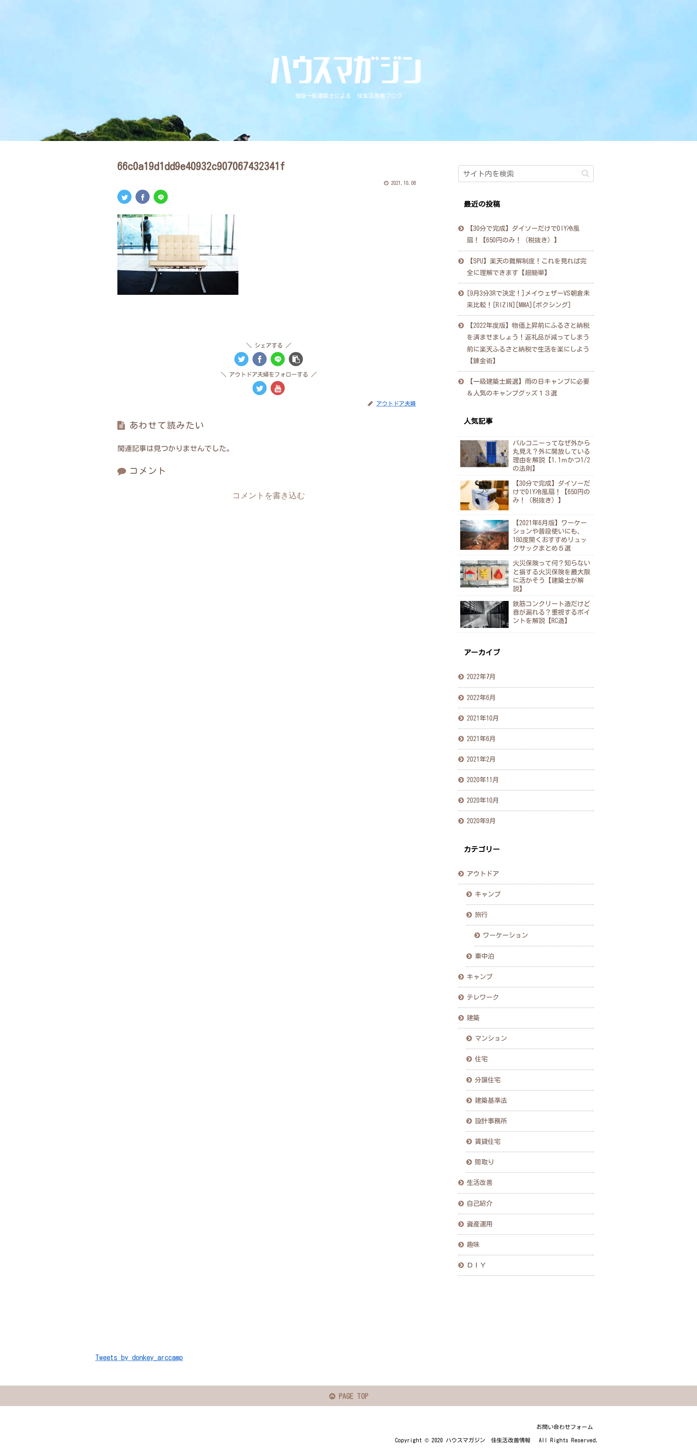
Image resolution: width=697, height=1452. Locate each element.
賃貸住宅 (488, 1141)
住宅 (481, 1059)
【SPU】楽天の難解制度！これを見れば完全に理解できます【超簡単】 (526, 267)
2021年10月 (483, 718)
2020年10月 (483, 800)
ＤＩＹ (476, 1265)
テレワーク (483, 997)
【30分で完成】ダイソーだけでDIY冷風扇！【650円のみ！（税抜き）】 (523, 234)
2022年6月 (481, 697)
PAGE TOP (351, 1396)
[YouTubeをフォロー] (278, 388)
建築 (473, 1018)
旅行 (481, 915)
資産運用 (479, 1224)
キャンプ (488, 894)
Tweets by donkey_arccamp (139, 1357)
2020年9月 (481, 821)
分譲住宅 (488, 1080)
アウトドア (483, 873)
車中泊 (484, 956)
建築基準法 (491, 1100)
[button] (585, 173)
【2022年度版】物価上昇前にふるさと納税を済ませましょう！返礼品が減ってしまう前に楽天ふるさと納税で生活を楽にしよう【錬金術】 (528, 343)
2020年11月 (483, 780)
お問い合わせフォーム (564, 1427)
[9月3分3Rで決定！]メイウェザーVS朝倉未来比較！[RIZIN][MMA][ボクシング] (528, 299)
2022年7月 (481, 677)
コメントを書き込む (268, 495)
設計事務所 (491, 1121)
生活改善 (479, 1183)
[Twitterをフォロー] (260, 388)
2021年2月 (481, 759)
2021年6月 (481, 738)
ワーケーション (505, 935)
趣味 (473, 1244)
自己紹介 (479, 1203)
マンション (491, 1039)
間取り (484, 1162)
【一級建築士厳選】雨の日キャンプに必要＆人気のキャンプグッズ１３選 (528, 387)
